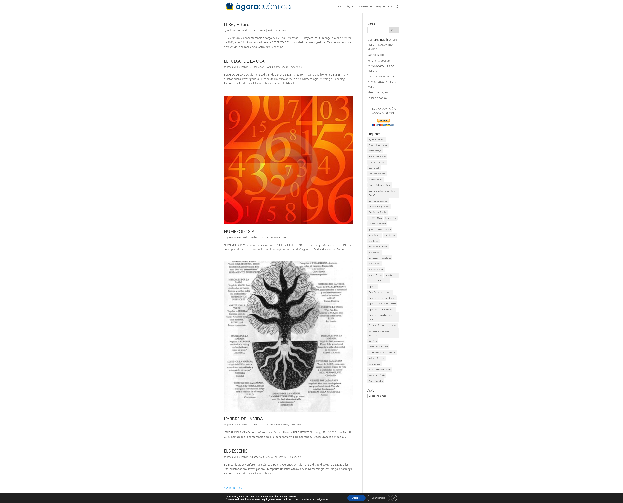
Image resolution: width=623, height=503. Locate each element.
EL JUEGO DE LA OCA (244, 61)
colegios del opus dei (378, 200)
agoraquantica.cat (377, 139)
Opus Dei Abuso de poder (380, 292)
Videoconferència (377, 358)
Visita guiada (374, 363)
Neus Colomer (391, 275)
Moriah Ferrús (375, 275)
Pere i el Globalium (379, 60)
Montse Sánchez (376, 269)
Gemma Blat (390, 218)
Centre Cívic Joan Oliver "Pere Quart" (382, 193)
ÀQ (348, 6)
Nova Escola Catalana (378, 280)
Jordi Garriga (389, 235)
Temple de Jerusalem (378, 346)
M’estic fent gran (377, 92)
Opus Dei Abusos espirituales (382, 298)
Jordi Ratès (373, 241)
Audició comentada (377, 162)
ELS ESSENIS (236, 451)
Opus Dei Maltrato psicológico (382, 303)
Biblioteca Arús (375, 179)
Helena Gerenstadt (237, 30)
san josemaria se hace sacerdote (379, 333)
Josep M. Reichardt (237, 66)
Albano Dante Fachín (378, 145)
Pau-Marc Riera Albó (378, 325)
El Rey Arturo (237, 24)
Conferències (365, 6)
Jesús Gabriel (375, 235)
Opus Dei (373, 286)
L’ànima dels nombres (380, 76)
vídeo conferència (377, 375)
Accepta (356, 497)
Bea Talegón (374, 168)
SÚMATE (373, 341)
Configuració (378, 497)
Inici (340, 6)
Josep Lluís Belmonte (378, 246)
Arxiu (270, 30)
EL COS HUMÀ (375, 218)
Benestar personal (377, 173)
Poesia (394, 325)
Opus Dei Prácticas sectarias (382, 309)
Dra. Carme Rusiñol (377, 212)
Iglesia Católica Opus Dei (380, 229)
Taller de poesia (377, 98)
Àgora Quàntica (376, 381)
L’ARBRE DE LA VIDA (243, 419)
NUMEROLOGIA (239, 231)
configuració (321, 499)
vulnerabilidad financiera (380, 369)
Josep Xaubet (374, 252)
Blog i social (382, 6)
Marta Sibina (374, 263)
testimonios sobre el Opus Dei (382, 352)
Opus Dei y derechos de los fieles (381, 317)
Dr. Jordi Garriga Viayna (379, 206)
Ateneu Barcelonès (377, 156)
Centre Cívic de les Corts (380, 185)
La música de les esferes (380, 258)
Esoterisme (281, 30)
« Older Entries (233, 487)
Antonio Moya (375, 150)
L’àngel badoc (375, 55)
